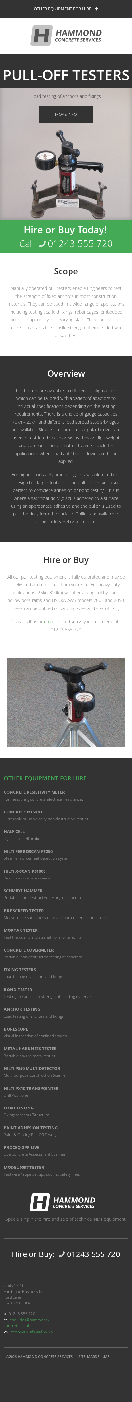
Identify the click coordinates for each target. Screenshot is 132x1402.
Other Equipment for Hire (62, 9)
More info (66, 114)
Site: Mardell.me (93, 1356)
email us (52, 621)
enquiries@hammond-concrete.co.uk (26, 1322)
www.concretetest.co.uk (31, 1331)
